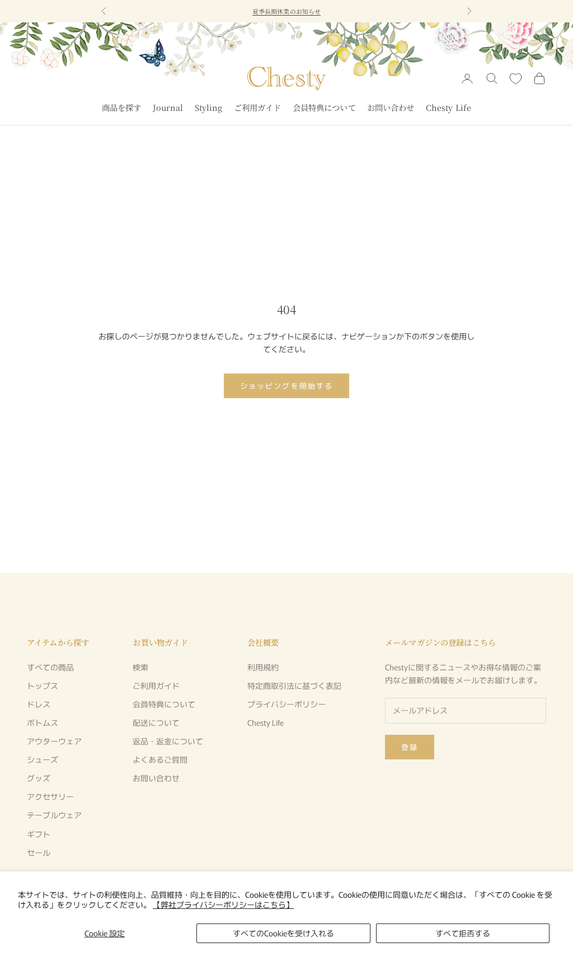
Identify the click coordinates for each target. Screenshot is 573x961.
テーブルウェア (54, 814)
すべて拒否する (462, 933)
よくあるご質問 (160, 759)
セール (38, 852)
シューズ (42, 759)
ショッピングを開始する (286, 385)
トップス (42, 685)
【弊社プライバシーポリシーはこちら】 (223, 904)
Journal (168, 107)
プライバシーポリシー (286, 704)
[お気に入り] (516, 79)
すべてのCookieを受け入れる (283, 933)
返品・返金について (168, 741)
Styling (209, 107)
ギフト (38, 833)
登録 (409, 746)
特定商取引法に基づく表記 (294, 685)
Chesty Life (449, 107)
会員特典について (324, 107)
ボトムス (42, 722)
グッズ (38, 777)
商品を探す (122, 107)
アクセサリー (50, 796)
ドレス (38, 704)
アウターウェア (54, 741)
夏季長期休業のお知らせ (286, 11)
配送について (156, 722)
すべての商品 (50, 667)
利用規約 (263, 667)
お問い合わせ (391, 107)
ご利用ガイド (257, 107)
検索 (140, 667)
